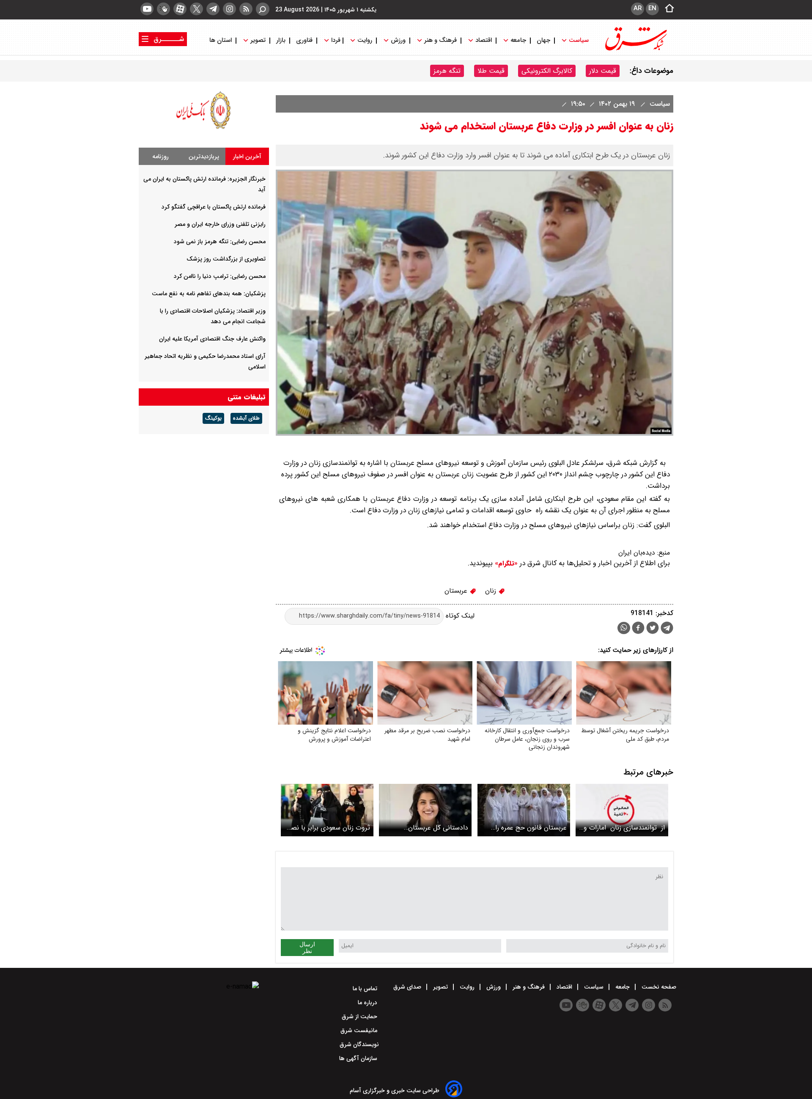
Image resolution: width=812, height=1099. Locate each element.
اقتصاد (484, 40)
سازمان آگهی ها (359, 1058)
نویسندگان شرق (359, 1044)
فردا (334, 40)
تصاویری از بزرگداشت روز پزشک (226, 259)
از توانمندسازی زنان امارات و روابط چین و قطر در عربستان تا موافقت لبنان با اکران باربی (624, 827)
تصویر (258, 40)
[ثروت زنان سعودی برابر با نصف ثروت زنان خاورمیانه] (327, 810)
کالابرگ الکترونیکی (546, 71)
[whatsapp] (623, 628)
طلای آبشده (246, 418)
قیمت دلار (602, 71)
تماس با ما (366, 988)
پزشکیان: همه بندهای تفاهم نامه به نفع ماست (209, 293)
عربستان (456, 590)
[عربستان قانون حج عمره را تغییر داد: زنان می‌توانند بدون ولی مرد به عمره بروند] (523, 810)
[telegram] (212, 9)
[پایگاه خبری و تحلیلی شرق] (635, 49)
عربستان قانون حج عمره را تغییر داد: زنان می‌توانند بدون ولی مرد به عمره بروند (526, 827)
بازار (280, 40)
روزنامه (160, 156)
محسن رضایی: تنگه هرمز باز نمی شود (220, 241)
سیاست (578, 40)
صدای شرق (408, 987)
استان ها (221, 40)
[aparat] (180, 9)
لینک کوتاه (459, 615)
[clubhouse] (163, 9)
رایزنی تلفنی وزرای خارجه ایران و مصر (220, 224)
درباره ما (368, 1002)
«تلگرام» (505, 563)
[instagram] (229, 9)
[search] (262, 9)
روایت (365, 40)
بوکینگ (213, 418)
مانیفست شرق (359, 1030)
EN (652, 8)
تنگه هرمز (447, 71)
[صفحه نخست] (667, 9)
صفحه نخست (658, 987)
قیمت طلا (491, 71)
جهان (543, 40)
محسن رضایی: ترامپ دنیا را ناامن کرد (220, 276)
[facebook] (638, 628)
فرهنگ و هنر (440, 40)
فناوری (304, 40)
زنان (491, 590)
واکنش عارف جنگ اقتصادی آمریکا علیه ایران (212, 338)
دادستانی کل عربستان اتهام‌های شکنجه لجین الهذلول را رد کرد (426, 827)
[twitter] (196, 9)
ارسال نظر (307, 947)
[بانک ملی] (203, 129)
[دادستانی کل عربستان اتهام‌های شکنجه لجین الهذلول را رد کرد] (425, 810)
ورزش (398, 40)
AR (638, 8)
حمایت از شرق (360, 1016)
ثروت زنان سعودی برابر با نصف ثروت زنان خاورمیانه (327, 827)
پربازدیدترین (204, 156)
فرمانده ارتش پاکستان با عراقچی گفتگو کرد (214, 207)
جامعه (518, 40)
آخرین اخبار (247, 156)
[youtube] (147, 9)
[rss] (245, 9)
